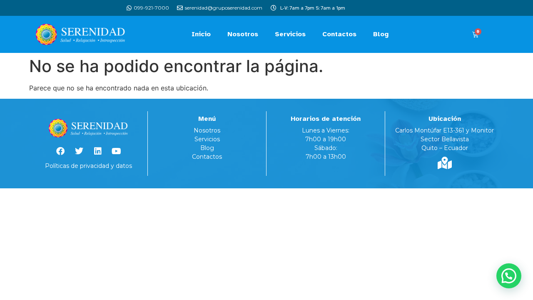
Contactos (339, 34)
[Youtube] (116, 151)
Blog (381, 34)
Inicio (201, 34)
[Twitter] (79, 151)
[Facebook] (60, 151)
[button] (508, 275)
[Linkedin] (98, 151)
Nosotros (242, 34)
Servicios (290, 34)
